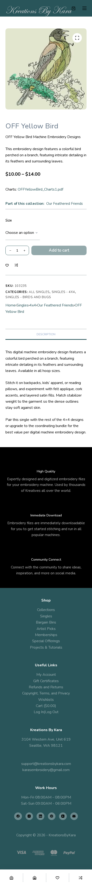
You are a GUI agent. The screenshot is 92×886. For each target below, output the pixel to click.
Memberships (46, 634)
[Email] (74, 816)
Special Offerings (46, 641)
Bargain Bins (46, 622)
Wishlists (46, 699)
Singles (23, 305)
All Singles (39, 292)
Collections (46, 609)
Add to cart (59, 250)
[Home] (11, 877)
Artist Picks (46, 628)
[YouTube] (63, 816)
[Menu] (84, 8)
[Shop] (34, 877)
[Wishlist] (57, 877)
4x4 (32, 305)
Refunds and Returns (46, 687)
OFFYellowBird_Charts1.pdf (40, 189)
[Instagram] (29, 816)
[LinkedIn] (40, 816)
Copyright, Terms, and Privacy (46, 693)
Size (8, 220)
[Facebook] (18, 816)
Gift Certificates (46, 681)
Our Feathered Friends (64, 203)
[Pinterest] (52, 816)
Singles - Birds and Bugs (28, 297)
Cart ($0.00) (46, 705)
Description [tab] (46, 334)
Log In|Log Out (46, 712)
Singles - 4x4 (63, 292)
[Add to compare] (16, 265)
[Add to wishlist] (7, 265)
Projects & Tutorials (46, 647)
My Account (46, 674)
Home (10, 305)
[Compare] (80, 877)
